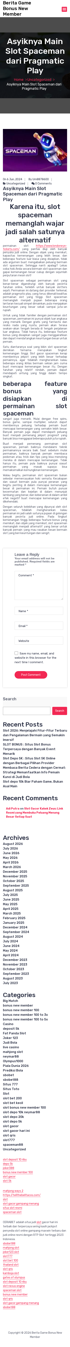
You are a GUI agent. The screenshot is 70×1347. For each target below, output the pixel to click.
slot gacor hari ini (16, 1131)
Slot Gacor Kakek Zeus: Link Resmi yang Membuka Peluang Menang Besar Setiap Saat (34, 812)
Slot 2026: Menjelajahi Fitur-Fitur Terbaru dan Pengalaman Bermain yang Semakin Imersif (35, 735)
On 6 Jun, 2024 (12, 179)
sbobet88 (10, 1080)
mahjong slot (13, 1052)
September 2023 (16, 974)
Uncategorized (39, 80)
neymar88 (11, 1056)
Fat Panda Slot (14, 1033)
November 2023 (15, 964)
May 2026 (10, 858)
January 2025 (13, 923)
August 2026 (13, 844)
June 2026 (11, 853)
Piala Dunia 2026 (16, 1066)
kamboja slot (11, 1273)
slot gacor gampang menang (21, 1203)
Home (19, 80)
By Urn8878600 (39, 179)
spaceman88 (13, 1145)
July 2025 (10, 895)
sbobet (8, 1075)
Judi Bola (10, 1042)
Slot (6, 1093)
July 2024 (10, 941)
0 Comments (43, 183)
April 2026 (11, 862)
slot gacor (11, 1126)
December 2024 (15, 927)
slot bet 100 (10, 1260)
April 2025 (10, 909)
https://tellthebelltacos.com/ (22, 1195)
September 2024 (16, 932)
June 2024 (11, 946)
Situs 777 (10, 1084)
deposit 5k (11, 1029)
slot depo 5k (12, 1121)
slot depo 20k (13, 1117)
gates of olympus (14, 1277)
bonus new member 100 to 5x (25, 1019)
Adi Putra (12, 808)
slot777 (9, 1140)
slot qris (9, 1135)
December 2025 (15, 872)
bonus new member (18, 1005)
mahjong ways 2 (13, 1191)
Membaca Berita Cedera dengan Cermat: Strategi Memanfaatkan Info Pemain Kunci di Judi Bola (34, 772)
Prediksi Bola (13, 1070)
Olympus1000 (13, 1061)
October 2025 (13, 881)
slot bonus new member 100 (24, 1107)
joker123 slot (11, 1252)
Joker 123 (10, 1038)
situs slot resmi (12, 1208)
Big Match (10, 1001)
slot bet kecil (13, 1103)
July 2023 (10, 983)
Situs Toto (11, 1089)
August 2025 (13, 890)
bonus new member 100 (21, 1010)
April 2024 (11, 955)
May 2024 (10, 950)
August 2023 (13, 978)
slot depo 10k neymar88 (21, 1112)
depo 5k (8, 1163)
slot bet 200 (12, 1098)
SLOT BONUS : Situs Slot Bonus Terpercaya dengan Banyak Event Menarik (29, 749)
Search (9, 699)
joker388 (8, 1168)
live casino (11, 1047)
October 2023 (13, 969)
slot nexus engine (14, 1286)
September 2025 (16, 885)
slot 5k (7, 1180)
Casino (8, 1024)
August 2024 (13, 936)
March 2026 (12, 867)
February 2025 (14, 918)
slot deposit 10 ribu (15, 1159)
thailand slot (11, 1264)
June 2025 (11, 899)
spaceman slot (12, 1212)
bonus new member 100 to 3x (25, 1015)
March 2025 (12, 913)
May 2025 (10, 904)
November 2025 (15, 876)
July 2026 (10, 848)
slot (5, 1199)
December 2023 (15, 960)
